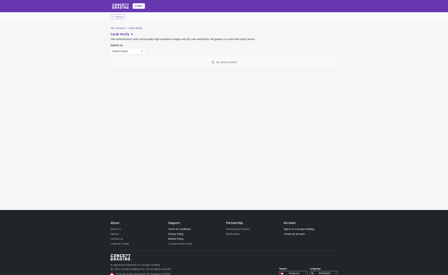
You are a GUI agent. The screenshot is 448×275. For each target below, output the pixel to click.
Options (118, 16)
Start (139, 6)
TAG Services (117, 28)
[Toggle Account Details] (337, 6)
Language (315, 268)
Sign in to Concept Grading (299, 229)
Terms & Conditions (179, 229)
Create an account (294, 234)
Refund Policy (176, 238)
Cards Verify (135, 28)
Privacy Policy (176, 234)
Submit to (116, 45)
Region (283, 268)
